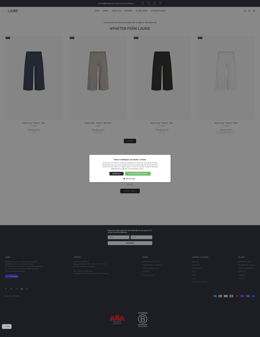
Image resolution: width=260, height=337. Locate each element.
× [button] (168, 157)
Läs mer (146, 169)
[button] (130, 179)
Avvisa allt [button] (116, 174)
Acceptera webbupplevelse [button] (138, 174)
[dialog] (130, 168)
